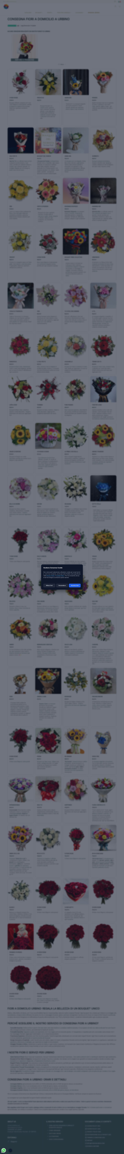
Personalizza (62, 585)
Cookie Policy (60, 575)
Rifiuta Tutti (49, 585)
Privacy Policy (50, 575)
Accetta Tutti (75, 585)
